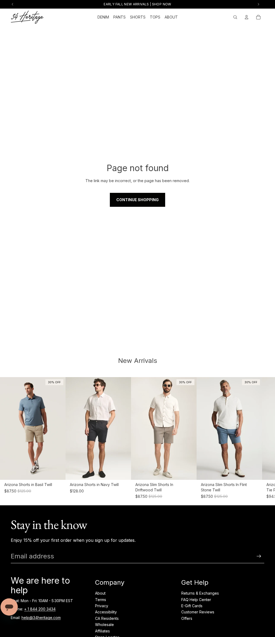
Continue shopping (137, 199)
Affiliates (102, 631)
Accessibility (106, 612)
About (100, 593)
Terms (100, 599)
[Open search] (235, 17)
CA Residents (107, 618)
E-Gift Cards (191, 605)
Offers (186, 618)
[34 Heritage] (27, 17)
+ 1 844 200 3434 (40, 609)
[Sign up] (259, 556)
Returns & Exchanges (200, 593)
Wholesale (104, 624)
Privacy (101, 605)
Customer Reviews (197, 612)
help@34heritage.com (41, 617)
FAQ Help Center (196, 599)
